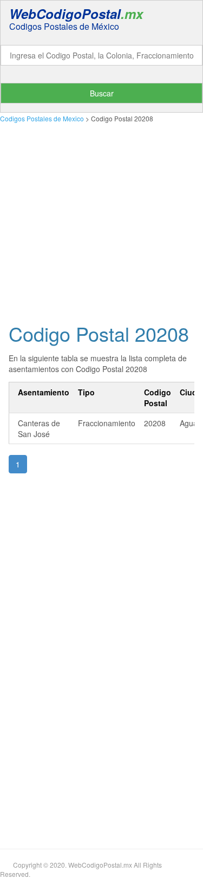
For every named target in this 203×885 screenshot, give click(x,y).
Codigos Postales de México (64, 26)
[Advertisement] (101, 220)
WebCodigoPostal (76, 13)
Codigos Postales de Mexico (42, 118)
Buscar (102, 93)
